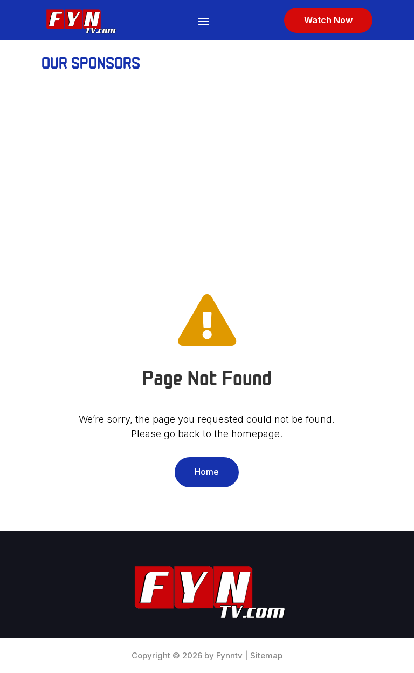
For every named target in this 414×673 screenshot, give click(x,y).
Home (207, 471)
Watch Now (328, 20)
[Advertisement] (207, 170)
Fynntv (229, 655)
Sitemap (266, 655)
